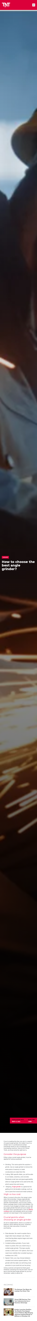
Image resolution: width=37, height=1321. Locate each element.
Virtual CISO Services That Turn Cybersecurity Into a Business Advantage (22, 1301)
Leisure (5, 557)
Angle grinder (16, 1187)
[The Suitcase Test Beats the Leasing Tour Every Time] (9, 1292)
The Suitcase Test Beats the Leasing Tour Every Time (23, 1290)
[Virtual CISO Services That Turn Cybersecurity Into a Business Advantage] (9, 1302)
